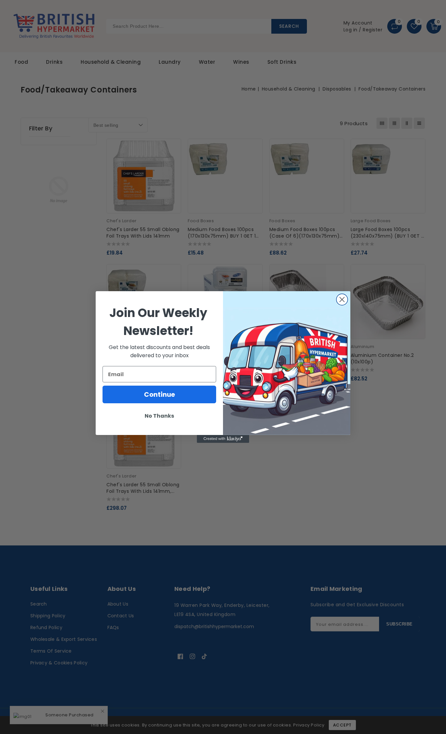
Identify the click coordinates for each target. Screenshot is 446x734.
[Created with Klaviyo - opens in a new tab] (223, 439)
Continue (159, 394)
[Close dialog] (342, 299)
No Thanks (159, 416)
